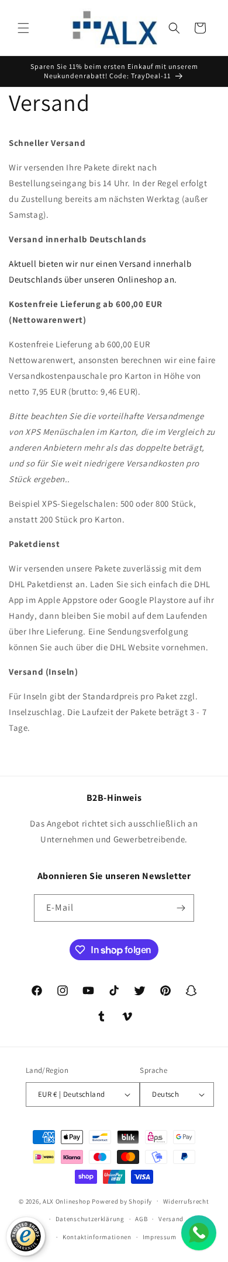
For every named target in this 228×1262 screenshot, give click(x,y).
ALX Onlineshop (67, 1201)
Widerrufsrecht (186, 1201)
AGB (141, 1219)
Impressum (160, 1237)
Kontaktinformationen (97, 1237)
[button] (23, 28)
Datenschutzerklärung (90, 1219)
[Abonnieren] (181, 908)
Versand (171, 1219)
